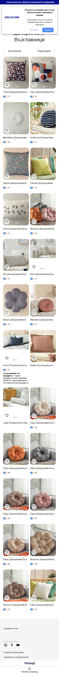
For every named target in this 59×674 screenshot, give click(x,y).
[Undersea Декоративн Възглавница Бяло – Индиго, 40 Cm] (43, 118)
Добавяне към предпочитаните (6, 84)
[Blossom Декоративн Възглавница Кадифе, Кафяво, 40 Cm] (43, 540)
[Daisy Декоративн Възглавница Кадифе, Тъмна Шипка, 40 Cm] (43, 494)
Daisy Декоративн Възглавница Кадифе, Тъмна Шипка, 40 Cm (43, 514)
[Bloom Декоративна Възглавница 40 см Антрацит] (16, 300)
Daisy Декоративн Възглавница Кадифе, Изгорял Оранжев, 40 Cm (16, 468)
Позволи (48, 30)
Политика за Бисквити (14, 652)
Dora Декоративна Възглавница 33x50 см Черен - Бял (16, 228)
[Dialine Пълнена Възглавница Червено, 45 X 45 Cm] (43, 346)
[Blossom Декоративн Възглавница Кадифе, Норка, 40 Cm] (16, 586)
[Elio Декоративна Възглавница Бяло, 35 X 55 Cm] (16, 255)
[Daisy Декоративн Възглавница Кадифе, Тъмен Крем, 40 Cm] (43, 403)
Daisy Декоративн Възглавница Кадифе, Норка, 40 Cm (16, 559)
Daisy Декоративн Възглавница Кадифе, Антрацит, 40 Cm (43, 468)
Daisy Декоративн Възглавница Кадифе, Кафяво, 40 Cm (16, 514)
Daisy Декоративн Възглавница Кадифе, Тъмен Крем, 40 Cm (43, 423)
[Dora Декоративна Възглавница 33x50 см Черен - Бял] (16, 209)
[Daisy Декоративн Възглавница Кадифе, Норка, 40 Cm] (16, 540)
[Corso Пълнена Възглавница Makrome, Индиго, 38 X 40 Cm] (16, 346)
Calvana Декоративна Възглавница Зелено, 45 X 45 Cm (43, 183)
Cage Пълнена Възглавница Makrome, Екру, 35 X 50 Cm (16, 423)
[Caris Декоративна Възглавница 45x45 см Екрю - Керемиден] (43, 73)
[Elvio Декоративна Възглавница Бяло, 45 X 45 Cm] (43, 255)
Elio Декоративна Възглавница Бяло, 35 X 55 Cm (16, 274)
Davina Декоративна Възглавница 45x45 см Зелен (16, 183)
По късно (34, 30)
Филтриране (14, 51)
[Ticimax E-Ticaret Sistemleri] (29, 663)
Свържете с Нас (11, 628)
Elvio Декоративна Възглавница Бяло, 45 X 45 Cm (43, 274)
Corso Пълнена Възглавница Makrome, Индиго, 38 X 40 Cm (16, 365)
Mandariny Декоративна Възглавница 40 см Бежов (16, 137)
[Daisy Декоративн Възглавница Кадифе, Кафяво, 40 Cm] (16, 494)
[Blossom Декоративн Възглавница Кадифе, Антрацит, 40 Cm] (43, 209)
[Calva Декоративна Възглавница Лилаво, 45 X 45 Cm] (43, 586)
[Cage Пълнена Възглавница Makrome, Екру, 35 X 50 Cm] (16, 403)
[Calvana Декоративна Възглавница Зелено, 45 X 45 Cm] (43, 164)
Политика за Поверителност (16, 657)
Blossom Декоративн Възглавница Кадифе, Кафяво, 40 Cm (43, 559)
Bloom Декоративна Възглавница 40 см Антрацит (16, 319)
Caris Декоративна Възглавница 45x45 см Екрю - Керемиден (43, 92)
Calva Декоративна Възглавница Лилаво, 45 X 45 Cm (43, 605)
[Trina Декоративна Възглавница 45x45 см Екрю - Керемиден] (16, 73)
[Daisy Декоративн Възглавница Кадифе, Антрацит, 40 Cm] (43, 449)
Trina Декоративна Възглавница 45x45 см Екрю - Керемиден (16, 92)
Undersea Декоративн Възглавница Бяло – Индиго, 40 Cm (43, 137)
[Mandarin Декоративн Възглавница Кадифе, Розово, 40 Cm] (43, 300)
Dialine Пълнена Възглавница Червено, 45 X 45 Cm (43, 365)
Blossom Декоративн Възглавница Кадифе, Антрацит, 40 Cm (43, 228)
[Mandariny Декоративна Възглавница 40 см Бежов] (16, 118)
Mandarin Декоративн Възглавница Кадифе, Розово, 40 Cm (43, 319)
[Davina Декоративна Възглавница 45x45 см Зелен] (16, 164)
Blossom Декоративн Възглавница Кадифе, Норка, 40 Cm (16, 605)
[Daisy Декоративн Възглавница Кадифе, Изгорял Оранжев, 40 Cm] (16, 449)
